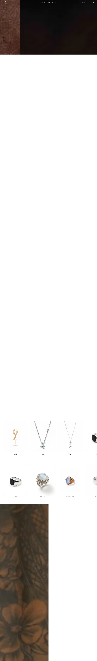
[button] (45, 2)
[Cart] (94, 2)
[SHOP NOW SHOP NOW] (48, 27)
